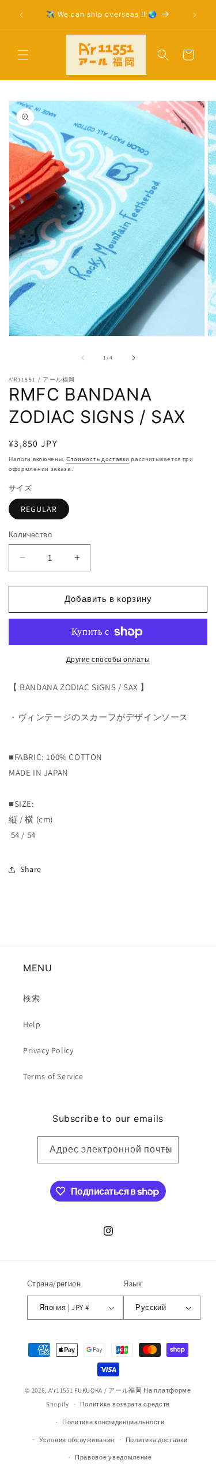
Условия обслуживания (77, 1440)
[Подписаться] (165, 1149)
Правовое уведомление (113, 1457)
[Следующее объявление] (194, 15)
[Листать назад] (83, 357)
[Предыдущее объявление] (21, 15)
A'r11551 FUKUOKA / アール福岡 (95, 1390)
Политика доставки (157, 1440)
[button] (23, 55)
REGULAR (39, 509)
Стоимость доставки (98, 459)
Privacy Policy (48, 1050)
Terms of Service (53, 1076)
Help (31, 1024)
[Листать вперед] (133, 357)
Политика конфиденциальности (113, 1422)
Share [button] (30, 869)
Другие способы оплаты (108, 659)
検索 (31, 998)
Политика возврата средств (125, 1404)
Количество (30, 535)
